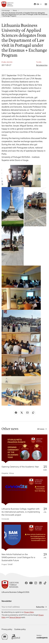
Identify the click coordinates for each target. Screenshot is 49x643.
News (15, 10)
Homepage (6, 10)
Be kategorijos (41, 65)
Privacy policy (7, 629)
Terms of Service (15, 617)
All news (40, 429)
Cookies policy (20, 629)
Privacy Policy (29, 612)
